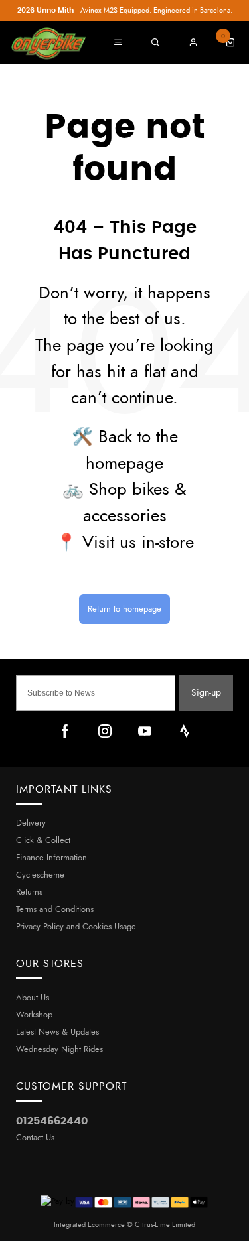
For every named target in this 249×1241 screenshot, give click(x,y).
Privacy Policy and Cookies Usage (76, 927)
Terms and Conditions (55, 909)
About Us (32, 998)
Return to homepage (124, 609)
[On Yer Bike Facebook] (65, 731)
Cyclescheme (40, 875)
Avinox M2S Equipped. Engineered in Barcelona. (124, 10)
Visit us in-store (138, 543)
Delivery (31, 823)
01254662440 (52, 1121)
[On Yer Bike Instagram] (105, 731)
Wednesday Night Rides (59, 1049)
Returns (29, 892)
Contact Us (35, 1138)
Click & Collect (43, 840)
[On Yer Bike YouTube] (144, 731)
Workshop (34, 1015)
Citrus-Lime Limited (165, 1224)
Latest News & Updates (57, 1032)
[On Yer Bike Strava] (184, 731)
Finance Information (51, 858)
